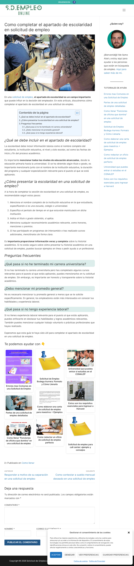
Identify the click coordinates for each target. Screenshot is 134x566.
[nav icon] (124, 10)
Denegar (70, 555)
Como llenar (28, 463)
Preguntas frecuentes (31, 123)
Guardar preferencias (116, 555)
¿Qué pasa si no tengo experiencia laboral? (44, 133)
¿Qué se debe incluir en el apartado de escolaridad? (46, 117)
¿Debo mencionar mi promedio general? (43, 130)
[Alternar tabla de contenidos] (76, 113)
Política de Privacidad (97, 561)
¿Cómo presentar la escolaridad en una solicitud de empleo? (50, 120)
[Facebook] (74, 2)
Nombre (9, 529)
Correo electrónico (48, 529)
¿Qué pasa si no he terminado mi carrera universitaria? (48, 127)
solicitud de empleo (22, 97)
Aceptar (56, 555)
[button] (128, 532)
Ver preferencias (89, 555)
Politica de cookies (81, 561)
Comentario (11, 505)
